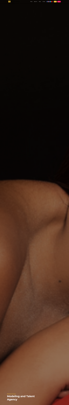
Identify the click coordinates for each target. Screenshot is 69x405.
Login (55, 1)
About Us (35, 1)
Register (59, 1)
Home (31, 1)
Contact (44, 1)
